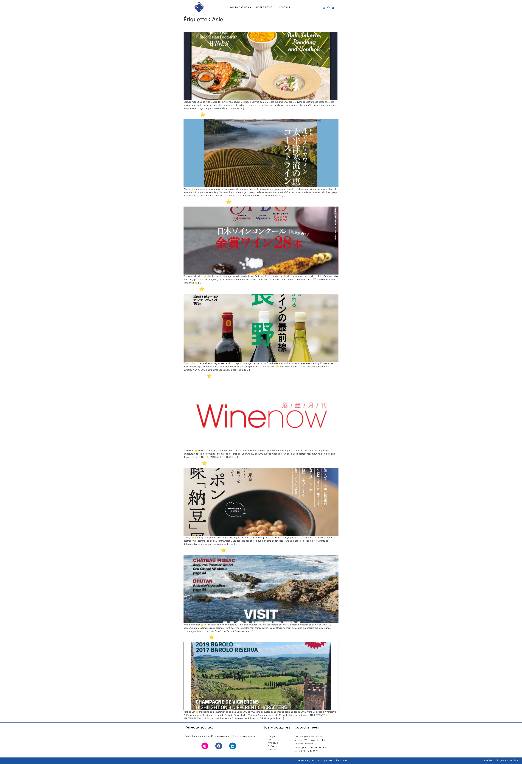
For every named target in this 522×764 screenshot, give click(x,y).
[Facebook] (328, 7)
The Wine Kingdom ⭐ (207, 202)
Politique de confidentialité (332, 760)
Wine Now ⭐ (198, 376)
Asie (270, 739)
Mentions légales (306, 760)
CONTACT (284, 7)
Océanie (272, 746)
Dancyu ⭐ (195, 463)
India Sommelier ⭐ (205, 550)
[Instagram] (324, 7)
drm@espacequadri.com (312, 736)
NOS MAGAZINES (239, 7)
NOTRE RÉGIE (264, 7)
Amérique (273, 742)
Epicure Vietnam (201, 27)
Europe (271, 736)
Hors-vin (272, 749)
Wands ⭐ (194, 114)
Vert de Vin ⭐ (199, 637)
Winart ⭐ (194, 289)
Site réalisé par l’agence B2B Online (499, 760)
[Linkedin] (333, 7)
